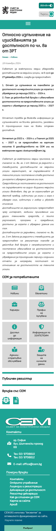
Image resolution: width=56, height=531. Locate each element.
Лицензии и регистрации (26, 486)
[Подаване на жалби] (17, 402)
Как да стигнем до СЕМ (24, 497)
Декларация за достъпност (27, 490)
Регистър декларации (24, 493)
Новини (14, 57)
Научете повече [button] (13, 520)
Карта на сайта (20, 501)
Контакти (16, 479)
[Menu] (28, 23)
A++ (47, 5)
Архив (13, 504)
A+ (43, 5)
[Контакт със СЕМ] (7, 402)
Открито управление (24, 483)
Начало (5, 57)
